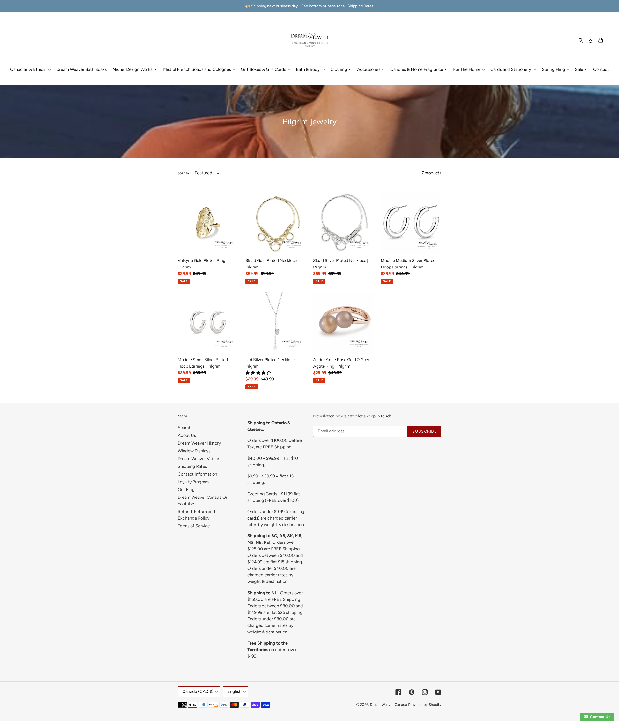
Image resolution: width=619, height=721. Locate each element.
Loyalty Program (193, 481)
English (234, 691)
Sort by (183, 173)
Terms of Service (194, 525)
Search (184, 427)
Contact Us (599, 717)
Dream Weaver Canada (388, 704)
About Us (187, 435)
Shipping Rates (192, 466)
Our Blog (186, 489)
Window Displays (194, 450)
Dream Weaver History (199, 443)
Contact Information (197, 474)
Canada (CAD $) (197, 691)
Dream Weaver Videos (199, 458)
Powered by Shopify (424, 704)
